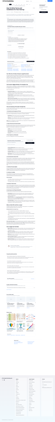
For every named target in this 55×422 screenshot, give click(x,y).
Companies (17, 398)
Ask (29, 4)
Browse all (30, 409)
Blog (16, 391)
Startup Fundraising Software (20, 407)
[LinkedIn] (4, 380)
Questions (27, 4)
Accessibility (30, 395)
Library (7, 4)
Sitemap (30, 397)
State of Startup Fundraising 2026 (18, 342)
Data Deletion (31, 400)
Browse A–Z (17, 401)
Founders (17, 397)
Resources (27, 1)
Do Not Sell (30, 398)
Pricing (31, 1)
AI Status (30, 404)
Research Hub (16, 343)
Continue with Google (21, 43)
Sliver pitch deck (22, 66)
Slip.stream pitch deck (9, 66)
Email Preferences (31, 394)
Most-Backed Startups (30, 342)
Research (17, 403)
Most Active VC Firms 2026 (31, 341)
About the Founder (31, 407)
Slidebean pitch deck (9, 65)
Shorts (19, 4)
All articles (17, 382)
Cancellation (30, 386)
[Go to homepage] (8, 1)
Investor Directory (30, 343)
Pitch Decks (13, 4)
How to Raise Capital (19, 404)
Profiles (21, 4)
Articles (10, 4)
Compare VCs (18, 394)
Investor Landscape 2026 (17, 341)
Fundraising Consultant (19, 410)
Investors (17, 392)
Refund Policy (31, 388)
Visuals (24, 4)
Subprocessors (31, 392)
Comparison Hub (18, 413)
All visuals (17, 389)
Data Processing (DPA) (32, 391)
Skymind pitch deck (9, 64)
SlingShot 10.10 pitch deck (23, 65)
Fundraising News (18, 412)
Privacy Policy (31, 380)
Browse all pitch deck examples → (30, 61)
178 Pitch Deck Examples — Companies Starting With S (13, 70)
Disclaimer (30, 383)
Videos (16, 4)
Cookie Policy (31, 385)
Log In (46, 1)
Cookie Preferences (32, 401)
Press (30, 406)
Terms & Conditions (32, 382)
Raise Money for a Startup (19, 406)
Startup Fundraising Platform (20, 409)
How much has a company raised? (21, 400)
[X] (2, 380)
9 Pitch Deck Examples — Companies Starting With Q (12, 69)
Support (30, 403)
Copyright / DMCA (31, 389)
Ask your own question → (9, 289)
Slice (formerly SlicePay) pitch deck (24, 64)
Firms (16, 395)
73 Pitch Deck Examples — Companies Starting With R (26, 69)
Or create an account (21, 46)
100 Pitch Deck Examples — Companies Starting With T (26, 70)
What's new (30, 410)
